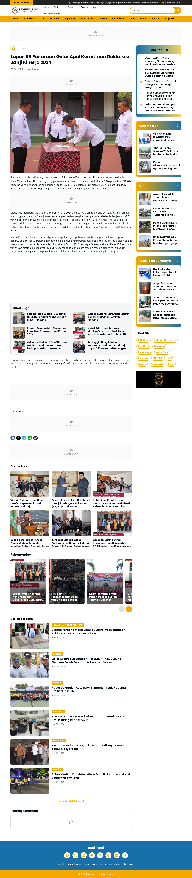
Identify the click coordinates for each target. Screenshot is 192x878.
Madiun (57, 653)
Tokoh (131, 18)
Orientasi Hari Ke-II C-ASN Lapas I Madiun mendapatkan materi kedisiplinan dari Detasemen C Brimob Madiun (47, 345)
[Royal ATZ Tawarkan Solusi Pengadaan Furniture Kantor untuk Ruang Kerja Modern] (30, 723)
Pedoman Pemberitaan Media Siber (102, 864)
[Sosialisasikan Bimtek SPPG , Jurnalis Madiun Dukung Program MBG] (145, 138)
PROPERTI (58, 711)
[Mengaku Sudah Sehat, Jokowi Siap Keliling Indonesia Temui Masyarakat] (30, 752)
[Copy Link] (35, 438)
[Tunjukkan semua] (177, 125)
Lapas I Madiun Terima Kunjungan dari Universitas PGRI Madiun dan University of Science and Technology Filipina (111, 543)
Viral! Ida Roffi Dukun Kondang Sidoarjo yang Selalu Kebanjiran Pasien (160, 61)
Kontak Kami (74, 864)
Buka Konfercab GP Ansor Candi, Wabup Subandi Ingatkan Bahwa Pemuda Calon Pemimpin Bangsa (29, 543)
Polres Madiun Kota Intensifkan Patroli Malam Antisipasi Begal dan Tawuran (91, 776)
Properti (169, 18)
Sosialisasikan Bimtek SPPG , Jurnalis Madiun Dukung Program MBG (163, 137)
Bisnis (70, 7)
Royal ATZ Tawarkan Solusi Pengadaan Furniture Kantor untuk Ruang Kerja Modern (91, 718)
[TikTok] (108, 855)
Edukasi (156, 18)
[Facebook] (12, 438)
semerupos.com (105, 874)
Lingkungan (69, 18)
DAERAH (103, 18)
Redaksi (62, 864)
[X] (18, 438)
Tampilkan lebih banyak (71, 801)
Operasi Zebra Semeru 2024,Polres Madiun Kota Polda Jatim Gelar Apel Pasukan (165, 151)
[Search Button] (178, 10)
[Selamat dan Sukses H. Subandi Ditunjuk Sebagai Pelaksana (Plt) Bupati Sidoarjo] (19, 318)
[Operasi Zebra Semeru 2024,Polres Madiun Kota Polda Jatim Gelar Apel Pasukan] (145, 153)
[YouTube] (92, 855)
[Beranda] (13, 48)
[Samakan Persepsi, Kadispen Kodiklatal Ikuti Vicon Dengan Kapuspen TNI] (145, 302)
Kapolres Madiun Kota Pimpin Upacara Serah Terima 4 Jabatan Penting (103, 597)
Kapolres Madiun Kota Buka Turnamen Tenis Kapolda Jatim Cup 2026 (89, 689)
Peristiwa (29, 18)
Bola (83, 7)
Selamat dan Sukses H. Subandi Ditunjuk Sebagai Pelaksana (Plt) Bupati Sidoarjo (47, 317)
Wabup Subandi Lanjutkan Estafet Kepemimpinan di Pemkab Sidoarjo (108, 317)
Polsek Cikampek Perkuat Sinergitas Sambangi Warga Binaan (160, 84)
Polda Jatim (87, 18)
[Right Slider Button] (179, 19)
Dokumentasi (50, 13)
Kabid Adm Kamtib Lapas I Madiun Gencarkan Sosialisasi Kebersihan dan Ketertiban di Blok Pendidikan (108, 331)
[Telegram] (24, 438)
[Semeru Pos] (24, 10)
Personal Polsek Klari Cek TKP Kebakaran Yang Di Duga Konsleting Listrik (160, 72)
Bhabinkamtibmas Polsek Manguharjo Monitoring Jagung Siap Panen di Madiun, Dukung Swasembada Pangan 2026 (165, 240)
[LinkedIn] (117, 855)
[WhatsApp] (30, 438)
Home (46, 7)
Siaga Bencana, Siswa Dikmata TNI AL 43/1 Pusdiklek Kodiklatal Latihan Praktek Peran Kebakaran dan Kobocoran (164, 286)
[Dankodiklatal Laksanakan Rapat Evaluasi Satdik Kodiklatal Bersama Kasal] (145, 274)
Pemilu (143, 18)
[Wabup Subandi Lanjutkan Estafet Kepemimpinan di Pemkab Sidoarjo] (80, 318)
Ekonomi (54, 18)
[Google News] (100, 855)
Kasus (42, 18)
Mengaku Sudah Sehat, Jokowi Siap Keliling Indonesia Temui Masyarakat (89, 747)
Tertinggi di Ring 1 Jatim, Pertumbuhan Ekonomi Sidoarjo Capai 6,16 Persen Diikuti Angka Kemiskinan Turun (107, 345)
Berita (57, 7)
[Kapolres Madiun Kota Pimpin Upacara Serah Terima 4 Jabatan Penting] (105, 581)
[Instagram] (84, 855)
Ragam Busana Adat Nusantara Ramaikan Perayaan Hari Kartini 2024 (46, 331)
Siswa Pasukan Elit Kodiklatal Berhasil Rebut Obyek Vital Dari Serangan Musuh (164, 314)
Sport (96, 7)
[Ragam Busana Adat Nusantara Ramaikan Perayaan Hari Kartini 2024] (19, 333)
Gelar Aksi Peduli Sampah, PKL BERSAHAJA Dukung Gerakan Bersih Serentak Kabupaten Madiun (86, 660)
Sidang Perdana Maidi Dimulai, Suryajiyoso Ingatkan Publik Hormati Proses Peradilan (81, 2)
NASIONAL (58, 740)
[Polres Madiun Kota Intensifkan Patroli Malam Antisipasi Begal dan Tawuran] (30, 781)
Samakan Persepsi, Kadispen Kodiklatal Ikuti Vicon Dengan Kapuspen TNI (165, 300)
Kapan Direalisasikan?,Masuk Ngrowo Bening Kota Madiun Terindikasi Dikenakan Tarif (166, 165)
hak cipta (91, 874)
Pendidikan (118, 18)
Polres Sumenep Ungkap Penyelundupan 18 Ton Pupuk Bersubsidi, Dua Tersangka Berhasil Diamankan (160, 96)
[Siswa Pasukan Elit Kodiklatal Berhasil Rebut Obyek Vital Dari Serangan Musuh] (145, 316)
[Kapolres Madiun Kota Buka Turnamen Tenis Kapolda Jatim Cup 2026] (30, 694)
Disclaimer (128, 864)
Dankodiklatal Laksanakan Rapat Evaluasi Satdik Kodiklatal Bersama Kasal (165, 272)
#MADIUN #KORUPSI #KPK (67, 625)
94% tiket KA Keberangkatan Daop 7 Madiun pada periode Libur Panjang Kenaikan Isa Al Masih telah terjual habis (66, 597)
